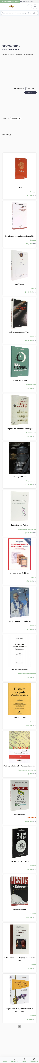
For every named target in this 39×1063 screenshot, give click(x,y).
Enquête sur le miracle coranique (19, 428)
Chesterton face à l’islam (19, 861)
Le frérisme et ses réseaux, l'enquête (19, 236)
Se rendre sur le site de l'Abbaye (10, 1)
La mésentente (19, 814)
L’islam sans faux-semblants (19, 332)
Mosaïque (20, 88)
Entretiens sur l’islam (19, 525)
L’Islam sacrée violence (19, 669)
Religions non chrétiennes (24, 54)
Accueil (4, 54)
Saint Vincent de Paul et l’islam (20, 621)
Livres (12, 54)
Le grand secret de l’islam (20, 573)
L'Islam (19, 188)
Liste (32, 88)
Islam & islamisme (19, 380)
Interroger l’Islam (19, 477)
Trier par (5, 119)
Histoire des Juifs (19, 718)
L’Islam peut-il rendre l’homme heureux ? (20, 766)
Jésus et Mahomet (19, 909)
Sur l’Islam (19, 284)
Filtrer (30, 92)
